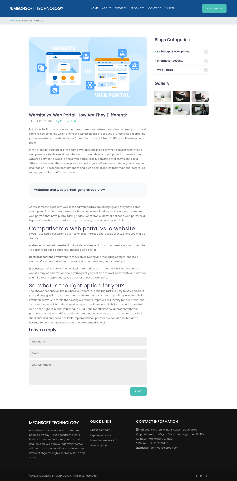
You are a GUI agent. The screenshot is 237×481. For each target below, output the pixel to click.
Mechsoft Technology (38, 8)
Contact (154, 8)
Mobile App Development (181, 51)
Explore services (100, 435)
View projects (99, 445)
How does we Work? (103, 440)
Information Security (181, 61)
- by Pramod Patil (65, 121)
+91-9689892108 (158, 443)
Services (121, 8)
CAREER (170, 8)
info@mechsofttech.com (163, 448)
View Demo (214, 8)
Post (138, 391)
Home (94, 8)
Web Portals (181, 70)
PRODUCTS (137, 8)
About (106, 8)
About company (100, 430)
